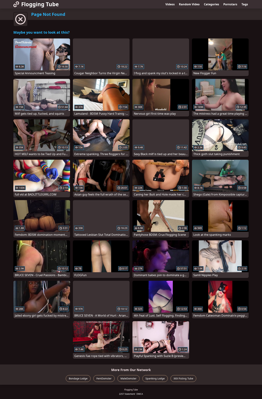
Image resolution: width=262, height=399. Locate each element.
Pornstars (230, 4)
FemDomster (104, 378)
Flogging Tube (40, 4)
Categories (211, 4)
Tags (245, 4)
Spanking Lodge (155, 378)
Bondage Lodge (78, 378)
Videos (170, 4)
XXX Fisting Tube (183, 378)
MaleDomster (128, 378)
